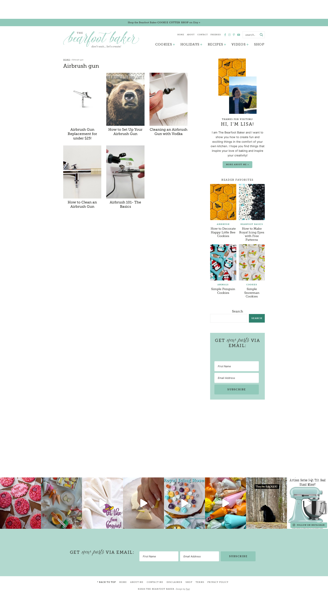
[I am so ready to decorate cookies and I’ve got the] (225, 503)
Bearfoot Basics (252, 224)
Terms (200, 582)
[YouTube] (239, 34)
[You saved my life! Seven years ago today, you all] (20, 503)
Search (237, 311)
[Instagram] (229, 34)
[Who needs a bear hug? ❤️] (266, 503)
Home (180, 35)
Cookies (163, 44)
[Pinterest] (233, 34)
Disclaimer (174, 582)
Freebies (215, 35)
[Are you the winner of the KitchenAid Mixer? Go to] (307, 503)
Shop (259, 44)
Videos (238, 44)
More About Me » (237, 164)
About (191, 35)
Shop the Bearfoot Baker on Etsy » (164, 22)
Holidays (190, 44)
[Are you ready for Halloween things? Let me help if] (102, 503)
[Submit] (261, 34)
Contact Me (155, 582)
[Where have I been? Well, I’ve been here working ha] (184, 503)
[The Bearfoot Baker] (101, 39)
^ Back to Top (106, 582)
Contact (202, 35)
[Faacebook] (225, 34)
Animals (223, 285)
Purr (188, 589)
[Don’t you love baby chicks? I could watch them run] (143, 503)
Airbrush (223, 224)
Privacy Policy (217, 582)
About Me (137, 582)
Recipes (215, 44)
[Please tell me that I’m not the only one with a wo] (61, 503)
